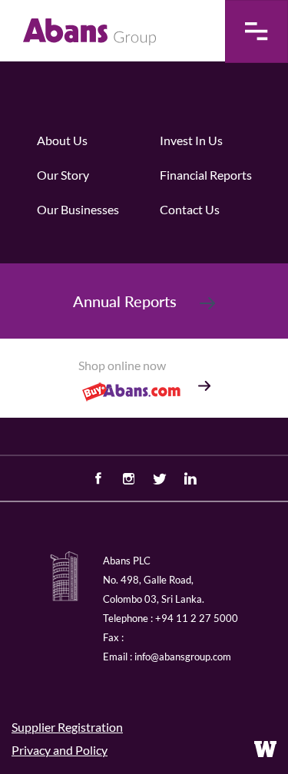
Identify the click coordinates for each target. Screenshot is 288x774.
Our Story (63, 174)
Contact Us (190, 209)
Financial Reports (206, 174)
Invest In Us (191, 140)
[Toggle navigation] (256, 31)
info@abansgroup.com (182, 656)
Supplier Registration (67, 726)
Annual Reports (125, 301)
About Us (62, 140)
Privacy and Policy (60, 750)
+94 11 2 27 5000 (196, 618)
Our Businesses (78, 209)
